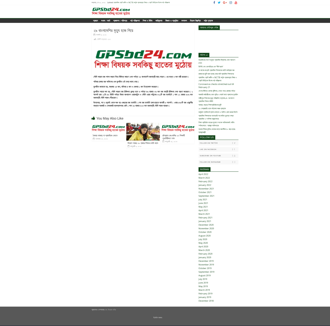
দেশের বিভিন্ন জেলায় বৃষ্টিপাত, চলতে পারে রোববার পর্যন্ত (217, 90)
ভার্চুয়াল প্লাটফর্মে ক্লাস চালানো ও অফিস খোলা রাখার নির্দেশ (218, 112)
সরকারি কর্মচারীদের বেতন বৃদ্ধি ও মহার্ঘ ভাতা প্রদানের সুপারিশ (218, 94)
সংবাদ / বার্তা (105, 20)
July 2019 (203, 279)
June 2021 (203, 203)
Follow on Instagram (210, 162)
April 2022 (203, 174)
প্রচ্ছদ (95, 20)
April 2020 (203, 246)
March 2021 (204, 214)
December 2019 (206, 261)
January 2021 (205, 221)
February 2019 (205, 293)
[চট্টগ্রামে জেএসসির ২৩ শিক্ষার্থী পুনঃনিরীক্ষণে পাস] (178, 124)
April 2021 (203, 210)
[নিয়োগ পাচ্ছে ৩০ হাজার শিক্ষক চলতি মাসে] (143, 124)
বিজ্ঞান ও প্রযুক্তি (171, 20)
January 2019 (205, 297)
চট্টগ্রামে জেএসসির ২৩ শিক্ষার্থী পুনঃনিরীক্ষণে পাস (173, 137)
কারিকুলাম (158, 20)
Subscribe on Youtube (210, 156)
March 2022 (204, 177)
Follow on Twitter (209, 143)
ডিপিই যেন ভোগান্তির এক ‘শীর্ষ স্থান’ (211, 66)
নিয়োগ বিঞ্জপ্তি (195, 20)
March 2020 (204, 250)
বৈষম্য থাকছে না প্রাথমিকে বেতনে (105, 135)
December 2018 (206, 300)
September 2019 (206, 271)
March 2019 (204, 290)
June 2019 (203, 282)
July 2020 (203, 239)
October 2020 (205, 232)
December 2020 (206, 224)
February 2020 (205, 253)
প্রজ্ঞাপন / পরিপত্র (120, 20)
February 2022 (205, 181)
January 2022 (205, 185)
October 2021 (205, 192)
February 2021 (205, 217)
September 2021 (206, 195)
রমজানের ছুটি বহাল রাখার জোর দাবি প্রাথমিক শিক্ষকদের (130, 1)
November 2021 (206, 188)
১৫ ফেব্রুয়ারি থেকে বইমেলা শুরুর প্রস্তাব (212, 108)
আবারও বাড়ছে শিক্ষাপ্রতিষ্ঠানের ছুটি (210, 104)
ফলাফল (184, 20)
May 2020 (203, 242)
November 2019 (206, 264)
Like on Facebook (208, 149)
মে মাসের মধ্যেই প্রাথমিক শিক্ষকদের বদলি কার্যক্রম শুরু (216, 70)
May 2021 (203, 206)
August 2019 (205, 275)
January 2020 (205, 257)
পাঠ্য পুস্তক (208, 20)
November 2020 (206, 228)
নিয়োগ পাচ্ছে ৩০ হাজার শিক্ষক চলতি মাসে (143, 143)
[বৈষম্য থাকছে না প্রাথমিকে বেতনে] (108, 124)
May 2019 (203, 286)
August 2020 (205, 235)
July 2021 (203, 199)
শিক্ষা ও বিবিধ (147, 20)
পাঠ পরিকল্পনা (135, 20)
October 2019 (205, 268)
